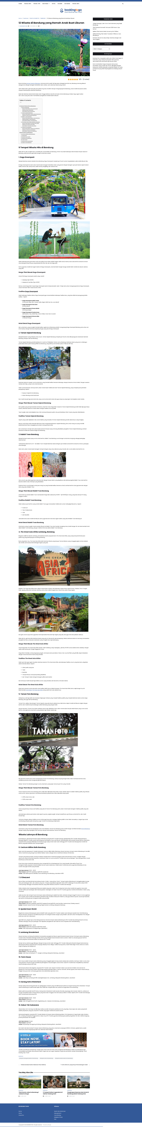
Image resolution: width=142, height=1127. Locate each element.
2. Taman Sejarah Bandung (27, 112)
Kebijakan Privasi (58, 1117)
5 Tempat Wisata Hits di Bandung (27, 106)
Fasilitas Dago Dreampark (27, 110)
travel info (75, 3)
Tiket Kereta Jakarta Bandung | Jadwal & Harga (29, 1093)
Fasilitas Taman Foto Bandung (28, 129)
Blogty (49, 1124)
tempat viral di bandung (46, 1058)
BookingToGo (23, 26)
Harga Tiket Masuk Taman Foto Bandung (30, 128)
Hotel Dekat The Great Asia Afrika (29, 125)
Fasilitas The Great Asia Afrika (28, 124)
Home (20, 3)
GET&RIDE (67, 3)
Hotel (53, 3)
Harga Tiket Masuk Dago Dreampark (30, 108)
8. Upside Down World (25, 136)
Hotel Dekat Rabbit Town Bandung (29, 120)
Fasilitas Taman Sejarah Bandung (29, 115)
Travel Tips (36, 3)
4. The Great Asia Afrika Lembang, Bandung (30, 122)
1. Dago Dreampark (25, 107)
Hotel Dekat (34, 690)
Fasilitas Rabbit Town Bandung (28, 119)
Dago (31, 291)
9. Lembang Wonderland (26, 138)
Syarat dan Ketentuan (60, 1111)
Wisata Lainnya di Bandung (25, 132)
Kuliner (60, 3)
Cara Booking (57, 1115)
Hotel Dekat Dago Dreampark (28, 111)
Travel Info (27, 3)
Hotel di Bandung (85, 828)
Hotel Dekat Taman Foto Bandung (29, 131)
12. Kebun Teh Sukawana (26, 142)
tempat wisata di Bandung (33, 83)
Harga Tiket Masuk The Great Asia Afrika (30, 123)
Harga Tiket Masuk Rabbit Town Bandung (31, 118)
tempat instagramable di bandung (28, 1058)
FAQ (55, 1119)
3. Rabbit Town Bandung (26, 116)
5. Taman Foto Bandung (26, 127)
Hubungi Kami (57, 1113)
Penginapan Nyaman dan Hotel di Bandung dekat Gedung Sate (78, 1093)
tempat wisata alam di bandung (63, 1058)
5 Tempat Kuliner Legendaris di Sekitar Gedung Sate (52, 1093)
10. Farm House (24, 139)
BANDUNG (21, 1056)
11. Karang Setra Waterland (27, 141)
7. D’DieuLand (24, 135)
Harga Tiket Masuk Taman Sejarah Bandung (31, 114)
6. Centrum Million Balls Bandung (28, 134)
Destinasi (45, 3)
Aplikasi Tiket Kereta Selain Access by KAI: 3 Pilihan (105, 31)
